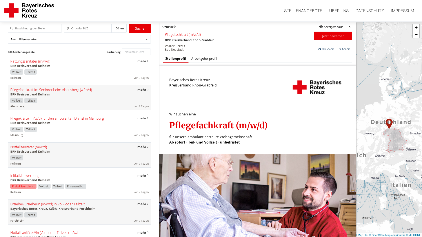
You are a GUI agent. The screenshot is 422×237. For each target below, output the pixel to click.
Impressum (402, 10)
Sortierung (114, 52)
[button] (389, 123)
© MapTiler (361, 235)
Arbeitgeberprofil (204, 58)
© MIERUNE (413, 235)
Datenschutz (370, 10)
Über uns (339, 10)
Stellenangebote (303, 10)
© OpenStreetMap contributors (387, 235)
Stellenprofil (175, 58)
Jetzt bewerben (333, 36)
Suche (139, 28)
